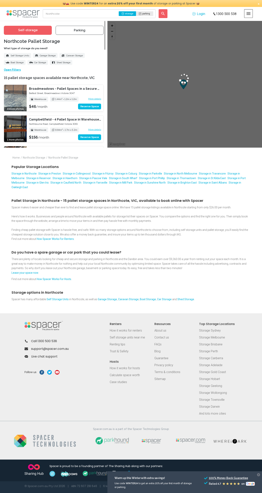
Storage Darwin (209, 406)
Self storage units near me (127, 337)
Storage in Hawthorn (65, 178)
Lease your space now (25, 272)
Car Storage (40, 62)
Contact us (161, 337)
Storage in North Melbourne (180, 173)
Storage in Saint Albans (213, 182)
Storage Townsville (212, 400)
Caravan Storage (74, 55)
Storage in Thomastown (181, 178)
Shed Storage (63, 62)
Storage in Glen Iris (37, 182)
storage (129, 13)
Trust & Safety (119, 351)
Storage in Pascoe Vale (93, 178)
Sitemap (160, 379)
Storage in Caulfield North (65, 182)
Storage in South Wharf (123, 178)
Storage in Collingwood (77, 173)
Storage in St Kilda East (212, 178)
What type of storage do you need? (26, 48)
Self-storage (28, 30)
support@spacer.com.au (50, 349)
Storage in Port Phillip (152, 178)
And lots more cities (212, 413)
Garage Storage (48, 55)
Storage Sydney (210, 330)
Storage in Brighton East (182, 182)
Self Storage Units (20, 55)
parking (146, 13)
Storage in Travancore (212, 173)
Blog (157, 351)
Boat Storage (17, 62)
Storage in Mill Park (120, 182)
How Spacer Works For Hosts (54, 279)
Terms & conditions (167, 372)
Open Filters (12, 69)
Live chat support (44, 356)
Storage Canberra (211, 358)
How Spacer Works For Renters (55, 238)
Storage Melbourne (212, 337)
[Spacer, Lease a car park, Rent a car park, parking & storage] (24, 13)
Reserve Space (89, 106)
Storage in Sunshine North (150, 182)
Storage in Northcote (24, 173)
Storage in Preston (49, 173)
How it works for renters (126, 330)
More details (94, 98)
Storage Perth (208, 351)
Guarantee (161, 358)
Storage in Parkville (150, 173)
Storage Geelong (210, 386)
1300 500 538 (226, 14)
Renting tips (117, 344)
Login (201, 14)
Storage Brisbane (210, 344)
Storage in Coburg (126, 173)
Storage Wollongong (213, 393)
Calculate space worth (125, 375)
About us (160, 330)
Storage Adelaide (210, 365)
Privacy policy (163, 365)
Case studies (118, 382)
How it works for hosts (125, 368)
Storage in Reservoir (38, 178)
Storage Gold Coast (212, 372)
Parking (79, 30)
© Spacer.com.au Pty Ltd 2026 (45, 486)
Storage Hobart (209, 379)
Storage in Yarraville (95, 182)
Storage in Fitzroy (103, 173)
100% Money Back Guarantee (221, 478)
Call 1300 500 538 (44, 341)
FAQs (157, 344)
